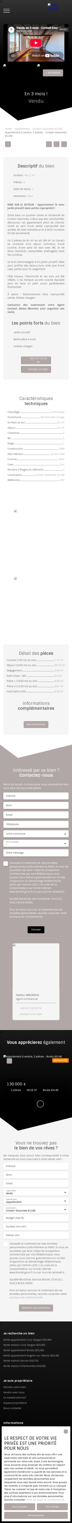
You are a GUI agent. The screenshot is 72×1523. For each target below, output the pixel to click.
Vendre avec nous (14, 1392)
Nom (9, 805)
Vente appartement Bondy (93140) (23, 1350)
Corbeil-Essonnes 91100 (47, 128)
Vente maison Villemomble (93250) (24, 1366)
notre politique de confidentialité (45, 1499)
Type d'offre (11, 1191)
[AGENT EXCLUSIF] (58, 11)
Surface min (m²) (16, 1226)
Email (9, 814)
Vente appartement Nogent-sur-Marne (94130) (31, 1355)
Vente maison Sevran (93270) (20, 1360)
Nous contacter (12, 1408)
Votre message (15, 852)
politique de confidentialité (26, 916)
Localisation (11, 1208)
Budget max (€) (15, 1218)
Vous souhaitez (12, 842)
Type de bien (11, 1199)
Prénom (10, 795)
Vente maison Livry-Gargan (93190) (24, 1345)
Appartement (22, 128)
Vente (8, 128)
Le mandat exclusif (14, 1397)
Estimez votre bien (14, 1387)
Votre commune (15, 833)
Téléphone (12, 824)
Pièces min (12, 1235)
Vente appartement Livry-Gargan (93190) (27, 1339)
